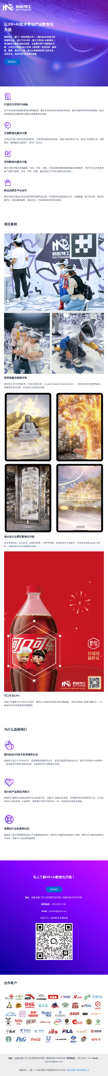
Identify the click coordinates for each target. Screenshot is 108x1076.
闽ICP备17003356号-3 (78, 1070)
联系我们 (12, 62)
